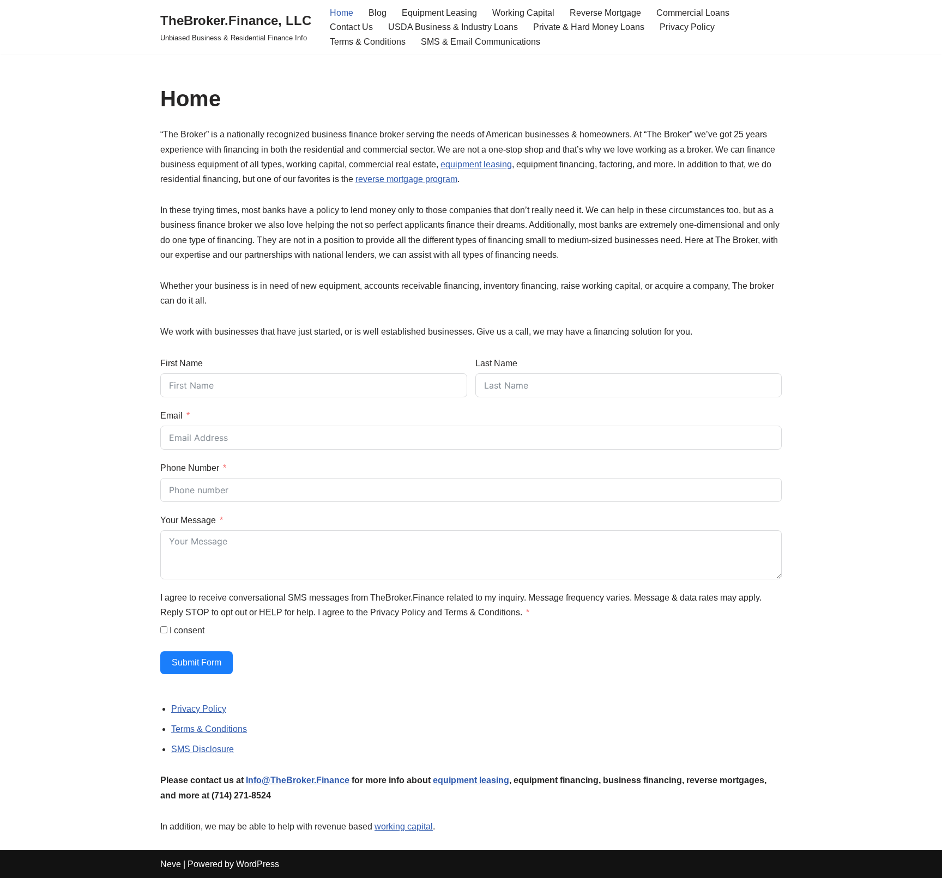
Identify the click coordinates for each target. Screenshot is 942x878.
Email (171, 415)
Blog (378, 12)
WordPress (257, 864)
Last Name (496, 363)
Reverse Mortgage (605, 12)
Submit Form (196, 662)
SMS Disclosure (202, 749)
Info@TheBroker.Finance (297, 780)
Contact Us (351, 27)
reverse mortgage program (406, 179)
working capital (404, 826)
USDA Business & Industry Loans (453, 27)
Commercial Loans (692, 12)
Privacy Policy (687, 27)
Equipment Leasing (439, 12)
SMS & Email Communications (480, 41)
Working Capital (523, 12)
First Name (181, 363)
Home (341, 12)
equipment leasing (476, 164)
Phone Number (189, 468)
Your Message (188, 520)
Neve (170, 864)
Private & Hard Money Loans (588, 27)
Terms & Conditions (368, 41)
